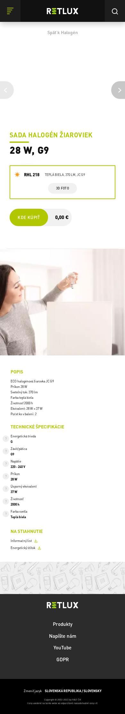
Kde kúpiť (29, 217)
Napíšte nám (62, 636)
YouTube (62, 647)
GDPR (62, 659)
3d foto (62, 188)
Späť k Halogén (62, 32)
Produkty (62, 624)
